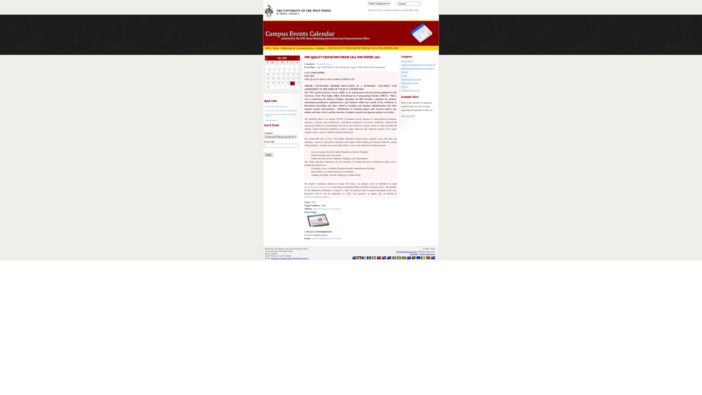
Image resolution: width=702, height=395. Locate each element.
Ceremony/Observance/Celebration (418, 65)
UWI (267, 48)
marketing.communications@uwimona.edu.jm (290, 258)
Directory (396, 10)
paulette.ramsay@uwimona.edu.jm (326, 238)
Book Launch (407, 61)
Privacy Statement (427, 254)
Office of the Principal (276, 107)
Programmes (271, 120)
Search (424, 4)
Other (404, 76)
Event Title (269, 141)
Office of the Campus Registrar (281, 111)
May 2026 (282, 58)
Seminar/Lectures (324, 64)
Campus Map (407, 10)
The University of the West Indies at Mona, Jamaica (297, 13)
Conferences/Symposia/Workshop (417, 68)
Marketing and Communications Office (280, 115)
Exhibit (404, 72)
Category (268, 133)
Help (417, 10)
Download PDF (408, 116)
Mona (276, 48)
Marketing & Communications (297, 48)
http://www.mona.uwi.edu (406, 252)
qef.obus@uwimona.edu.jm (319, 186)
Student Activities (410, 90)
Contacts (387, 10)
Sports (404, 87)
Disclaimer (414, 254)
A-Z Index (378, 10)
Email (370, 10)
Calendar (320, 48)
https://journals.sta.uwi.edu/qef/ (327, 209)
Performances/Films (411, 79)
